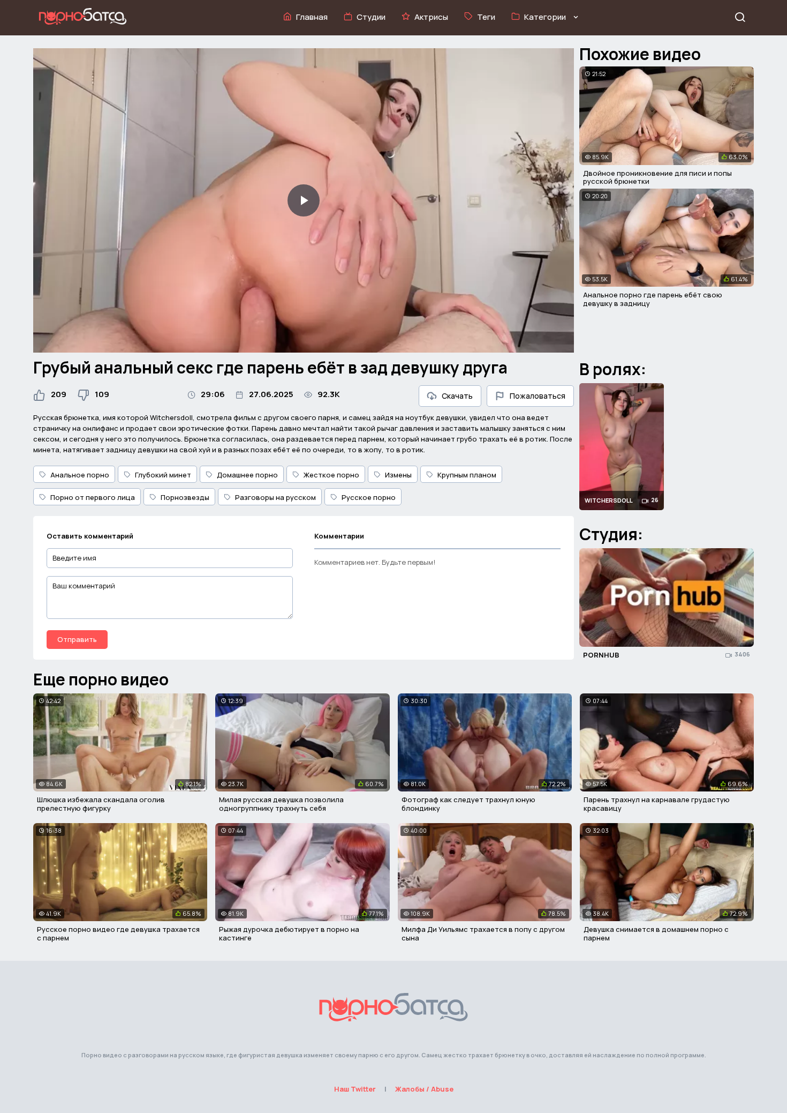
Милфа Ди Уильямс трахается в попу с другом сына (483, 933)
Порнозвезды (185, 497)
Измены (398, 475)
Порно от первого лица (92, 497)
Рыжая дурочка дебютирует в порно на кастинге (289, 933)
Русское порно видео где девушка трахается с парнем (118, 933)
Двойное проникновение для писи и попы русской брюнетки (657, 177)
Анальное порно (79, 475)
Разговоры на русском (275, 497)
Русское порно (369, 497)
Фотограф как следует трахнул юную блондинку (468, 804)
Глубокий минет (163, 475)
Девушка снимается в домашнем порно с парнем (656, 933)
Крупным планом (466, 475)
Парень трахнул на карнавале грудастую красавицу (657, 804)
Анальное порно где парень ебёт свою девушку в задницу (652, 299)
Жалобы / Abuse (424, 1089)
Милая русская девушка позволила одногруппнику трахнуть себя (281, 804)
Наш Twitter (355, 1089)
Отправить (77, 639)
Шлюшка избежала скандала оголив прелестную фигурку (101, 804)
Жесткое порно (331, 475)
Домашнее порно (247, 475)
